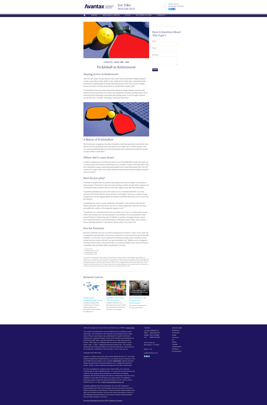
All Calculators (176, 351)
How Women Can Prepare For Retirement (137, 300)
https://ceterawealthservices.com (113, 382)
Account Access (144, 15)
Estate (174, 335)
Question (155, 55)
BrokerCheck (130, 328)
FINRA (115, 361)
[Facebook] (174, 10)
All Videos (175, 349)
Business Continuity (115, 400)
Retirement (175, 330)
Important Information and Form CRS (95, 400)
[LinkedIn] (172, 10)
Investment (175, 332)
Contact (161, 15)
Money (174, 342)
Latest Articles (176, 346)
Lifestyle (175, 344)
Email (154, 48)
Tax (173, 339)
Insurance (175, 337)
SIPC (119, 361)
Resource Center (111, 15)
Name (154, 41)
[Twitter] (169, 10)
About (94, 15)
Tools (128, 15)
